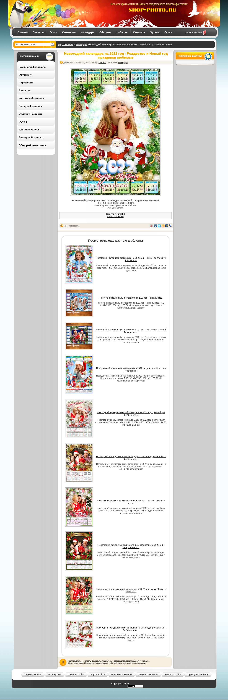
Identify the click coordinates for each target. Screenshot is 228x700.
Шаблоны (122, 32)
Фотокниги (69, 32)
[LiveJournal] (170, 225)
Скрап (168, 32)
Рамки (53, 32)
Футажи (154, 32)
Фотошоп (139, 32)
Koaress (102, 62)
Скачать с (115, 214)
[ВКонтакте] (155, 225)
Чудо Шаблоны (65, 44)
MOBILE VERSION (194, 32)
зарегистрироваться (98, 663)
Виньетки (39, 32)
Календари (87, 32)
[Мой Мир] (167, 225)
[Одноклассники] (163, 225)
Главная (22, 32)
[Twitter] (159, 225)
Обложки (105, 32)
